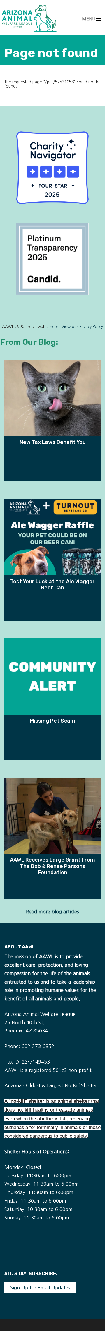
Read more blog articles (52, 911)
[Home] (29, 18)
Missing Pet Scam (52, 721)
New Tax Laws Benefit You (53, 442)
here (54, 327)
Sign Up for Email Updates (40, 1287)
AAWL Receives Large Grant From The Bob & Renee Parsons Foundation (52, 866)
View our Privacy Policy (82, 327)
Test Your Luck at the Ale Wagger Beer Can (52, 584)
